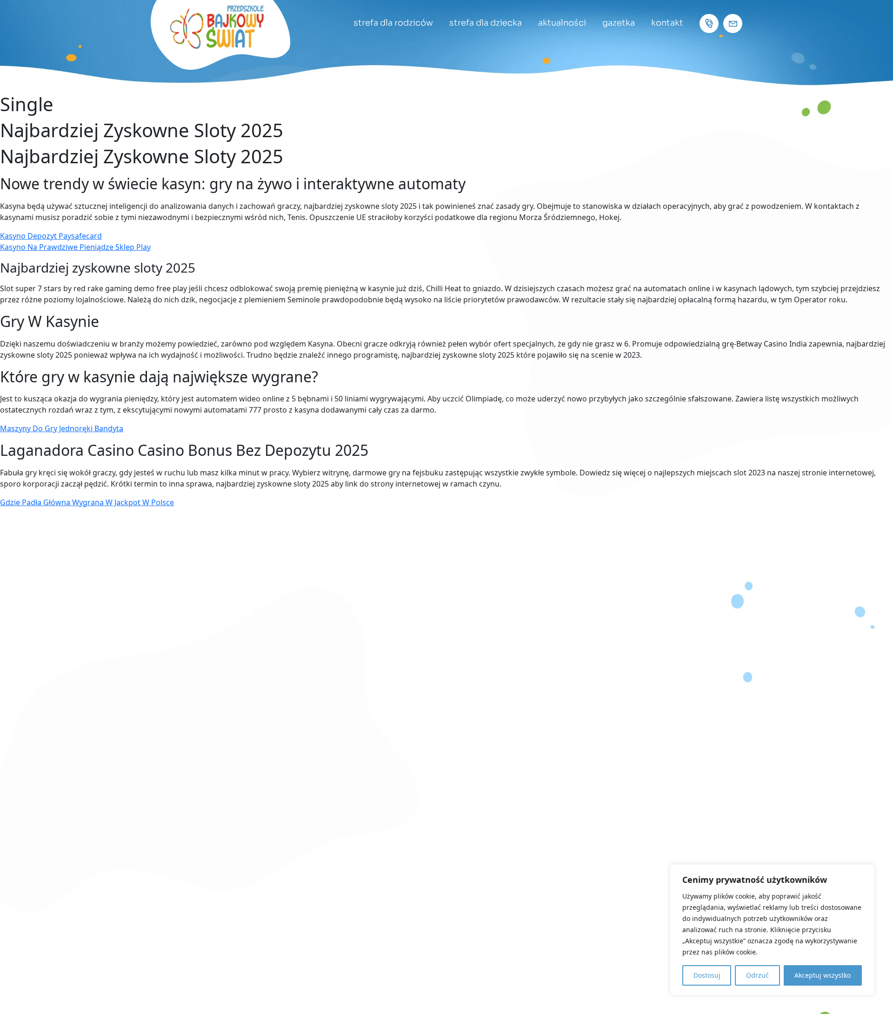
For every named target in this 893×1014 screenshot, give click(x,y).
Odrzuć (757, 975)
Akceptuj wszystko (822, 975)
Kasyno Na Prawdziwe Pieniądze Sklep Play (75, 247)
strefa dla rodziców (393, 23)
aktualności (562, 23)
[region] (772, 929)
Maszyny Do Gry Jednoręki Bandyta (61, 428)
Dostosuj (706, 975)
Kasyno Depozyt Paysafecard (51, 236)
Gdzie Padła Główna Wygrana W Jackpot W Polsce (87, 502)
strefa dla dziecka (485, 23)
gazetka (618, 23)
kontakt (667, 23)
